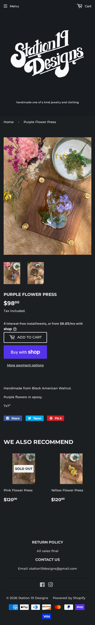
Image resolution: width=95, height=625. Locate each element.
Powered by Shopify (69, 598)
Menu (14, 6)
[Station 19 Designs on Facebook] (42, 585)
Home (9, 122)
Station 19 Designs (33, 598)
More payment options (25, 365)
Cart (87, 6)
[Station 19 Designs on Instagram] (50, 585)
